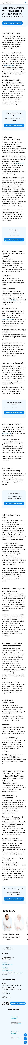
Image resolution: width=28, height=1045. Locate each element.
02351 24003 (5, 963)
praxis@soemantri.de (7, 964)
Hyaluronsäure (9, 65)
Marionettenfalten (8, 319)
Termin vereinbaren (18, 1003)
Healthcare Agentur (18, 973)
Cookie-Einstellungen (7, 970)
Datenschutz (5, 969)
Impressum (5, 967)
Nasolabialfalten (12, 300)
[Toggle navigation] (25, 2)
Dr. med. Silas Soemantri (14, 1017)
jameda (19, 1023)
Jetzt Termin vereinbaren (12, 23)
